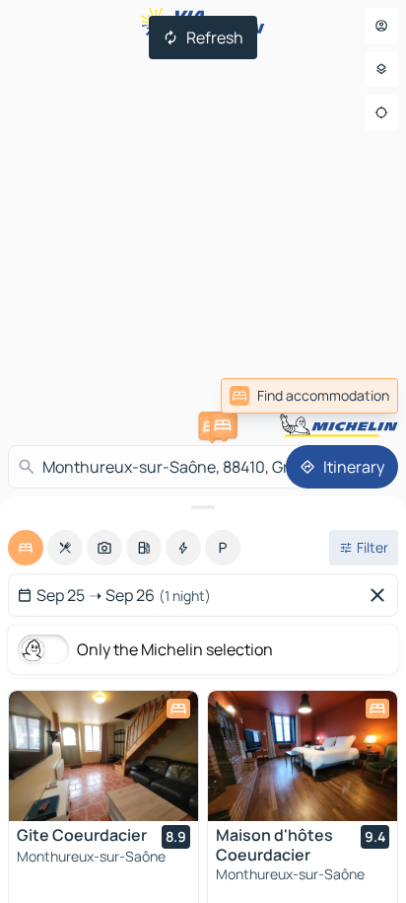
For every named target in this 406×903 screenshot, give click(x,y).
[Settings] (381, 69)
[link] (309, 396)
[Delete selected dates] (381, 595)
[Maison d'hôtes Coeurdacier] (302, 756)
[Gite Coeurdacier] (103, 756)
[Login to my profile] (381, 25)
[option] (25, 547)
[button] (223, 425)
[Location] (381, 112)
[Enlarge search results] (203, 507)
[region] (103, 756)
